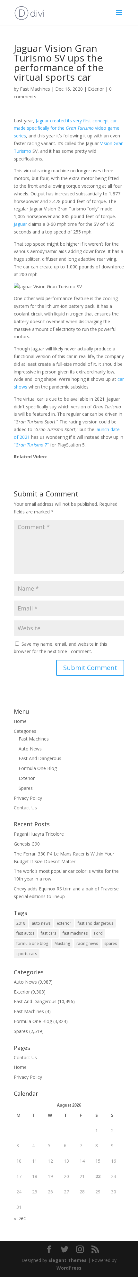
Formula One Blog (38, 768)
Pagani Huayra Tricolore (39, 834)
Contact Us (25, 808)
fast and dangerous (95, 923)
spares (110, 943)
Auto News (30, 749)
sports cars (26, 953)
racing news (87, 943)
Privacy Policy (28, 798)
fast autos (25, 933)
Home (20, 721)
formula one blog (32, 943)
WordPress (69, 1268)
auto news (41, 923)
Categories (25, 731)
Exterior (96, 89)
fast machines (75, 933)
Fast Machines (35, 89)
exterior (64, 923)
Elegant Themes (67, 1260)
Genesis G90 (27, 844)
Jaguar (20, 224)
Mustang (62, 943)
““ (31, 445)
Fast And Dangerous (40, 758)
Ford (98, 933)
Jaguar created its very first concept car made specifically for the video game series (66, 128)
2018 (20, 923)
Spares (26, 788)
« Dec (20, 1218)
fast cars (48, 933)
